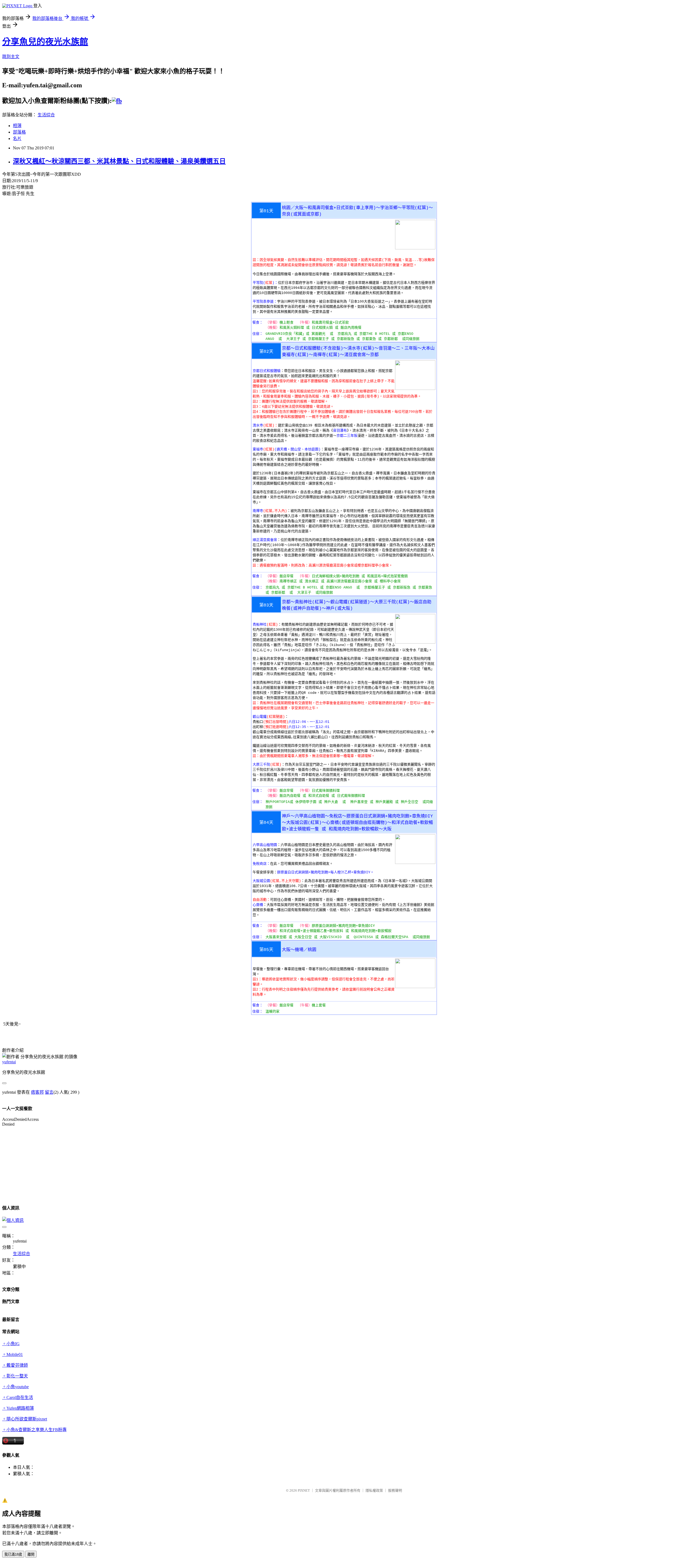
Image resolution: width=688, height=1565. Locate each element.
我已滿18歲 (13, 1554)
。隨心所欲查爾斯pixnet (24, 1419)
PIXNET (304, 1490)
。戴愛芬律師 (15, 1365)
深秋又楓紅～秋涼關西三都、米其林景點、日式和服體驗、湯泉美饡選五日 (119, 161)
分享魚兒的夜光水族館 (45, 41)
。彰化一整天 (15, 1376)
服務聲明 (395, 1490)
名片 (17, 138)
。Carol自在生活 (17, 1397)
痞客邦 (37, 1092)
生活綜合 (46, 115)
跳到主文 (10, 56)
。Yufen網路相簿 (18, 1408)
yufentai (9, 1062)
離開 (30, 1554)
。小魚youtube (15, 1386)
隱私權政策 (374, 1490)
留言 (49, 1092)
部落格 (19, 132)
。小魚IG (11, 1343)
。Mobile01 (12, 1354)
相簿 (17, 125)
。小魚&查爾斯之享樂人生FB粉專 (34, 1429)
